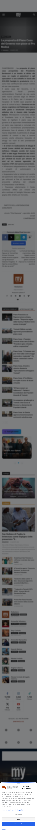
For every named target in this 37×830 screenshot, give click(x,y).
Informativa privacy (8, 810)
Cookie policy (19, 810)
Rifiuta (19, 819)
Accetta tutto (18, 824)
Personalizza (18, 815)
